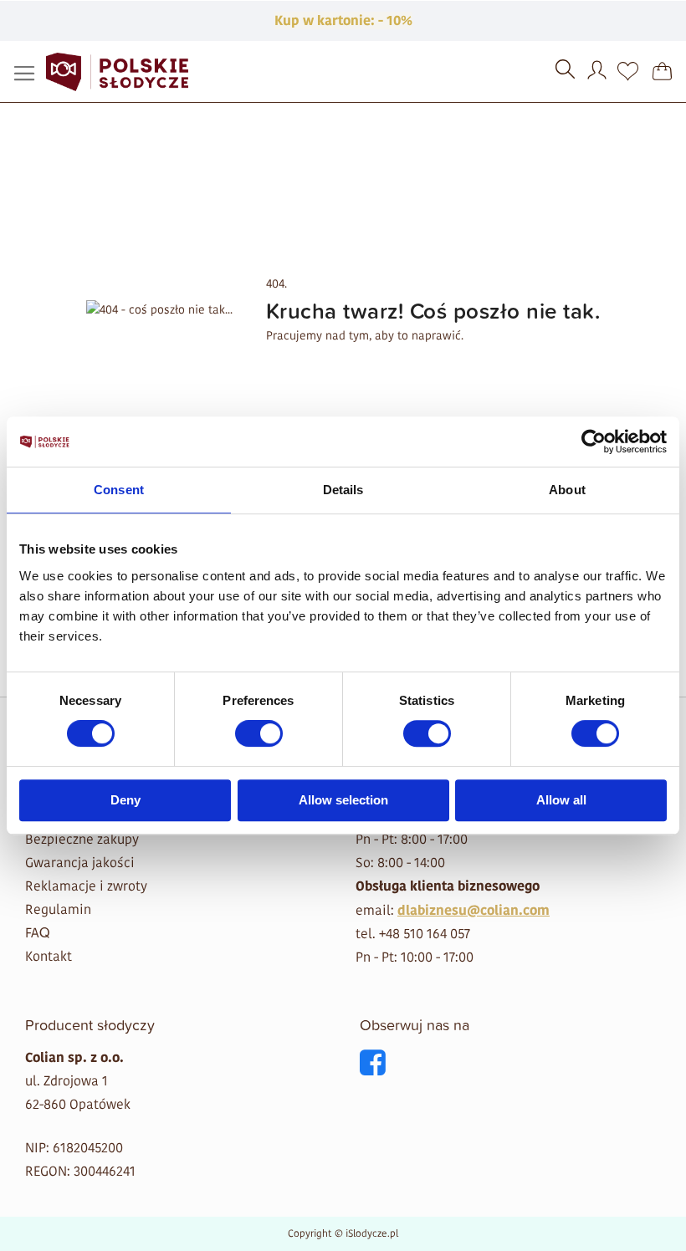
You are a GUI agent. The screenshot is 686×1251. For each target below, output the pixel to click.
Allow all (561, 800)
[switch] (259, 735)
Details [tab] (343, 490)
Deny (125, 800)
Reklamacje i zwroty (86, 886)
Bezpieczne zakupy (82, 839)
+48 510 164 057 (424, 933)
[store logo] (117, 72)
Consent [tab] (119, 490)
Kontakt (48, 956)
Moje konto (599, 72)
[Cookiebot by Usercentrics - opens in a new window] (593, 441)
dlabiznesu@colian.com (473, 910)
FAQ (37, 933)
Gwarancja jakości (80, 862)
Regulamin (58, 909)
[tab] (177, 1024)
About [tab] (567, 490)
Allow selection (343, 800)
